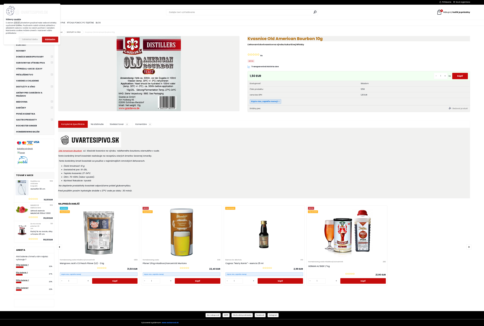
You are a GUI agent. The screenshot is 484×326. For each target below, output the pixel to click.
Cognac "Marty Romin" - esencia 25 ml (244, 263)
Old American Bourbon (70, 150)
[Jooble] (23, 157)
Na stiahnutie (97, 124)
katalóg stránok (25, 148)
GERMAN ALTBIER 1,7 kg (319, 266)
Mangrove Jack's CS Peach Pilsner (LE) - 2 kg (82, 263)
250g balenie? (22, 288)
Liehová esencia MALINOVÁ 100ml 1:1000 (41, 212)
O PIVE (62, 22)
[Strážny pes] (414, 108)
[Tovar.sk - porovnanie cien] (19, 142)
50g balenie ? (22, 272)
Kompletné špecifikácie (73, 124)
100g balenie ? (22, 265)
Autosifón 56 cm (38, 189)
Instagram (273, 315)
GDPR (226, 315)
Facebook (260, 315)
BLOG (98, 22)
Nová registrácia (463, 2)
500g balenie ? (22, 280)
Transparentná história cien (265, 66)
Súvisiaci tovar (119, 124)
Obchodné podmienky (242, 315)
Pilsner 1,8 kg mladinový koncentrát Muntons (165, 263)
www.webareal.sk (170, 322)
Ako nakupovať (213, 315)
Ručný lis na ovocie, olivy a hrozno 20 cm (41, 232)
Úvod (60, 32)
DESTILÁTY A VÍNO (74, 32)
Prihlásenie (446, 2)
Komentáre (142, 124)
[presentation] (59, 246)
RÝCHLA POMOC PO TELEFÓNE (80, 22)
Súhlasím (50, 39)
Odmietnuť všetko (30, 39)
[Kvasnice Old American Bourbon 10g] (149, 73)
